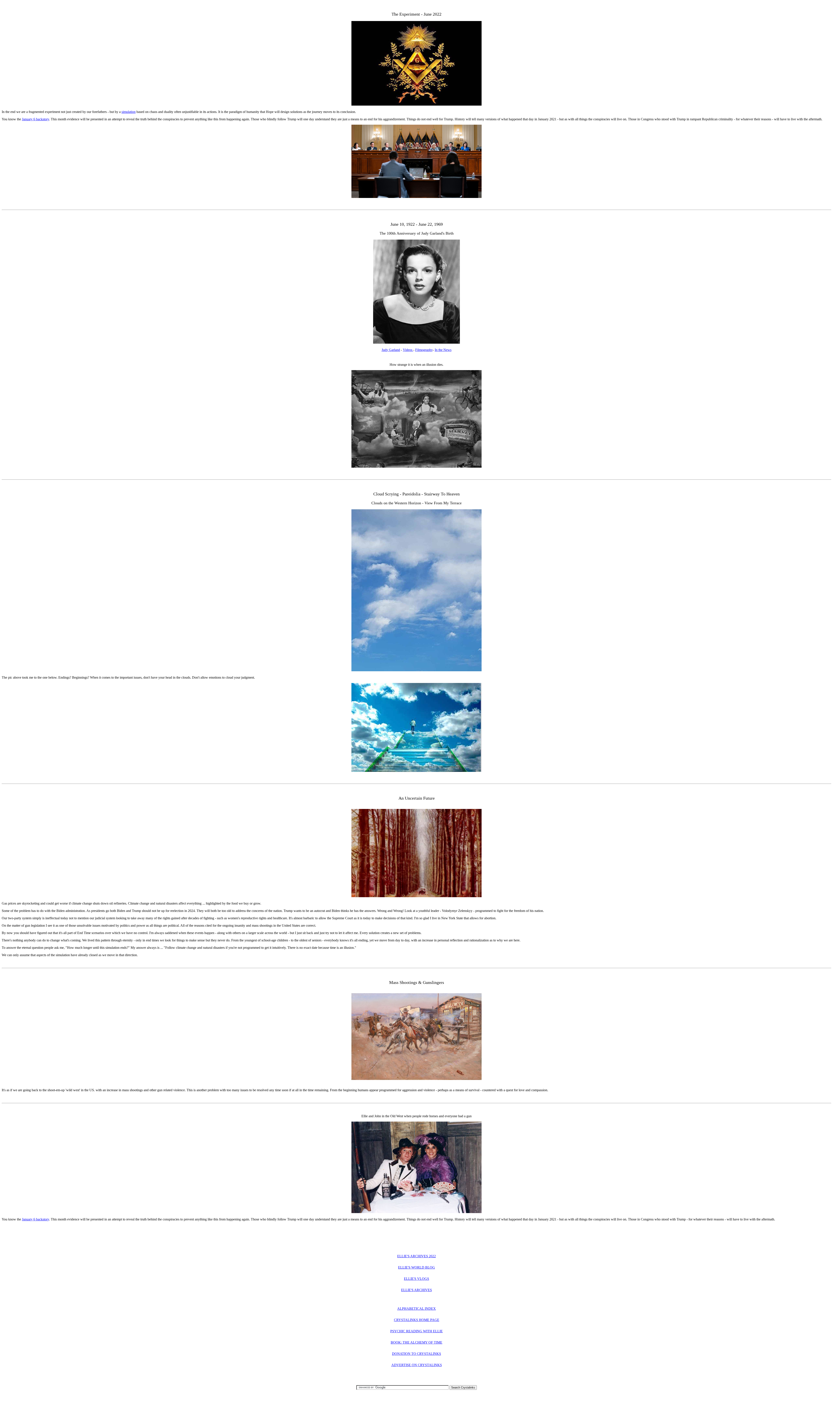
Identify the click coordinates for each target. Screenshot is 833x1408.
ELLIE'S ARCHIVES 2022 (416, 1256)
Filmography (424, 350)
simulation (128, 112)
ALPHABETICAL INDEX (416, 1308)
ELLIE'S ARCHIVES (416, 1290)
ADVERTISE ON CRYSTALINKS (416, 1365)
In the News (443, 350)
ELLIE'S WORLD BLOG (416, 1267)
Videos (408, 350)
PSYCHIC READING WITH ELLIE (416, 1331)
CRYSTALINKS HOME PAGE (416, 1320)
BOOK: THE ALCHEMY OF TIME (416, 1342)
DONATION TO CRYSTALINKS (416, 1354)
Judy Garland (391, 350)
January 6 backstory (35, 119)
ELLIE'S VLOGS (416, 1279)
